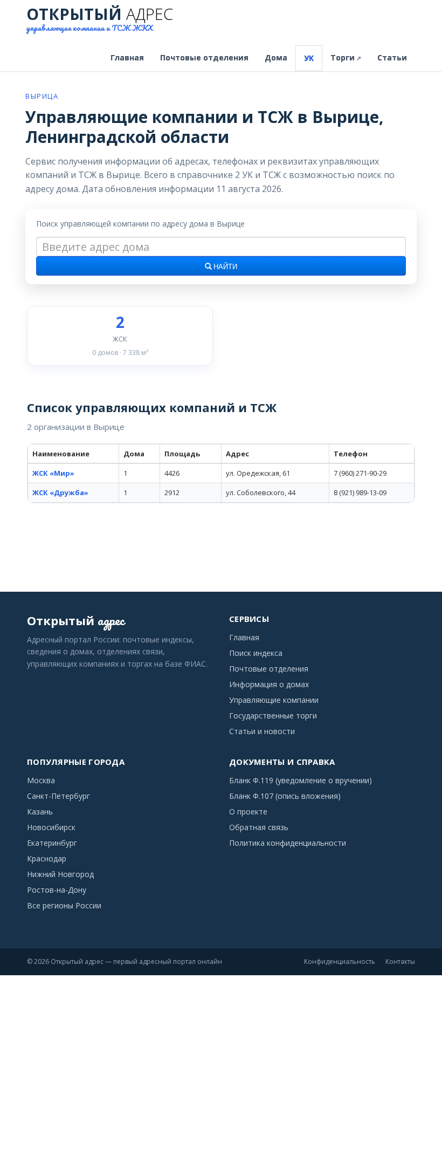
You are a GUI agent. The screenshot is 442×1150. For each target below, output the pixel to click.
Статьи (392, 57)
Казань (40, 811)
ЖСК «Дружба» (60, 492)
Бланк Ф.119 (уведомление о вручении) (300, 780)
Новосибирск (51, 827)
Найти (224, 267)
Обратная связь (258, 827)
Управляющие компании (274, 700)
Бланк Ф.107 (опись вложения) (285, 796)
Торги (345, 57)
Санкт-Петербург (58, 796)
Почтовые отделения (204, 57)
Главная (127, 57)
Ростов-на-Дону (56, 890)
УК (309, 58)
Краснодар (46, 858)
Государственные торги (273, 715)
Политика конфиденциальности (287, 843)
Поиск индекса (255, 653)
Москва (41, 780)
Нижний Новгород (60, 874)
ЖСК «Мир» (53, 473)
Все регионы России (64, 905)
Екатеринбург (52, 843)
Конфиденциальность (339, 961)
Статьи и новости (262, 731)
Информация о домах (269, 684)
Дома (276, 57)
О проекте (248, 811)
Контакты (400, 961)
